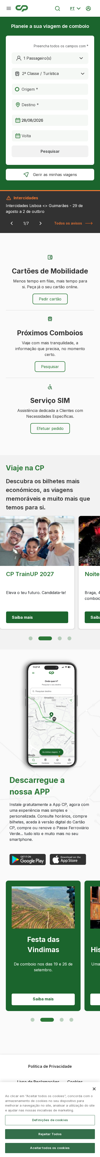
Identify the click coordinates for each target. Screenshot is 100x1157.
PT (72, 8)
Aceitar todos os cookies (50, 1148)
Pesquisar (50, 151)
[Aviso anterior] (11, 223)
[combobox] (50, 74)
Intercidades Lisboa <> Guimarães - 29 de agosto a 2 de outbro (44, 208)
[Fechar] (94, 1089)
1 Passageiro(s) (37, 58)
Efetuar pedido (50, 428)
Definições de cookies (50, 1120)
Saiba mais (22, 617)
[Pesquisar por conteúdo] (57, 8)
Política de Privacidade (50, 1066)
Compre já (43, 998)
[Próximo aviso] (40, 223)
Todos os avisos (68, 223)
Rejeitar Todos (50, 1134)
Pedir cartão (50, 299)
